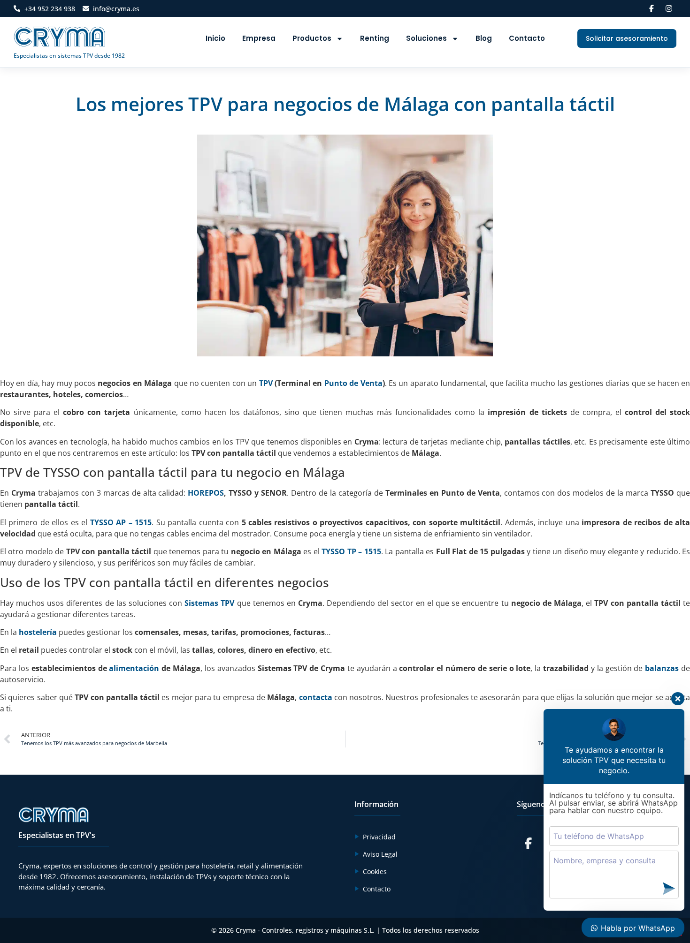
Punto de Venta (353, 383)
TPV (266, 383)
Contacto (527, 38)
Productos (311, 38)
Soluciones (426, 38)
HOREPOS (206, 493)
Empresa (259, 38)
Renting (374, 38)
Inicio (215, 38)
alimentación (134, 668)
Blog (483, 38)
